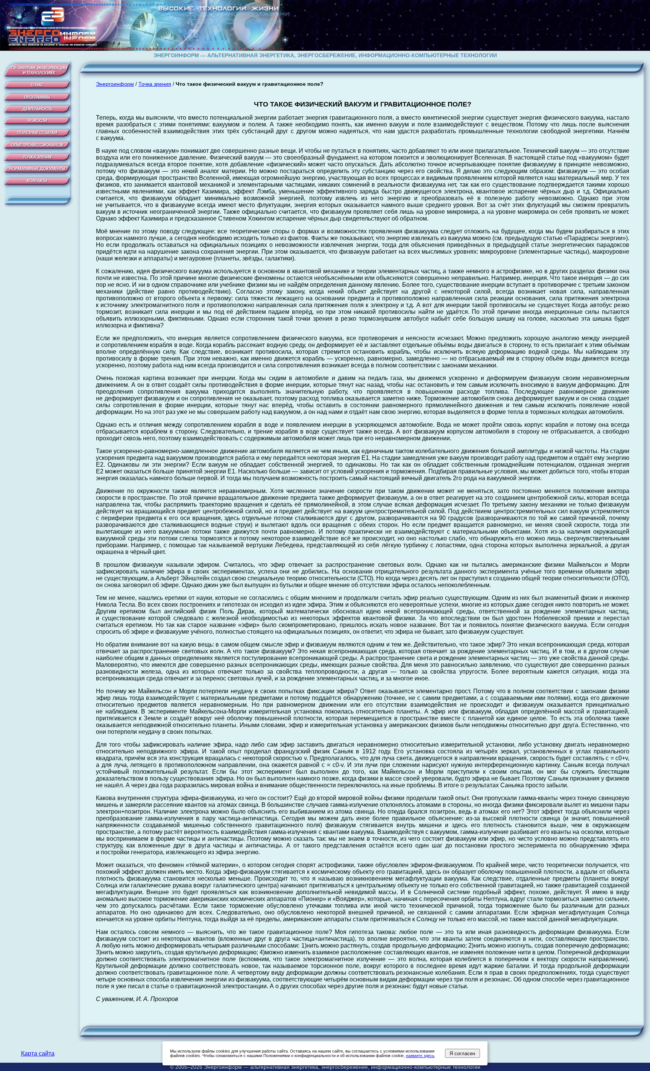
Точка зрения (154, 84)
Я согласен (462, 1053)
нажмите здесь (420, 1055)
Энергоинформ (115, 84)
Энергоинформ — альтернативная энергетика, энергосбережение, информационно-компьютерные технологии (342, 1067)
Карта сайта (38, 1053)
